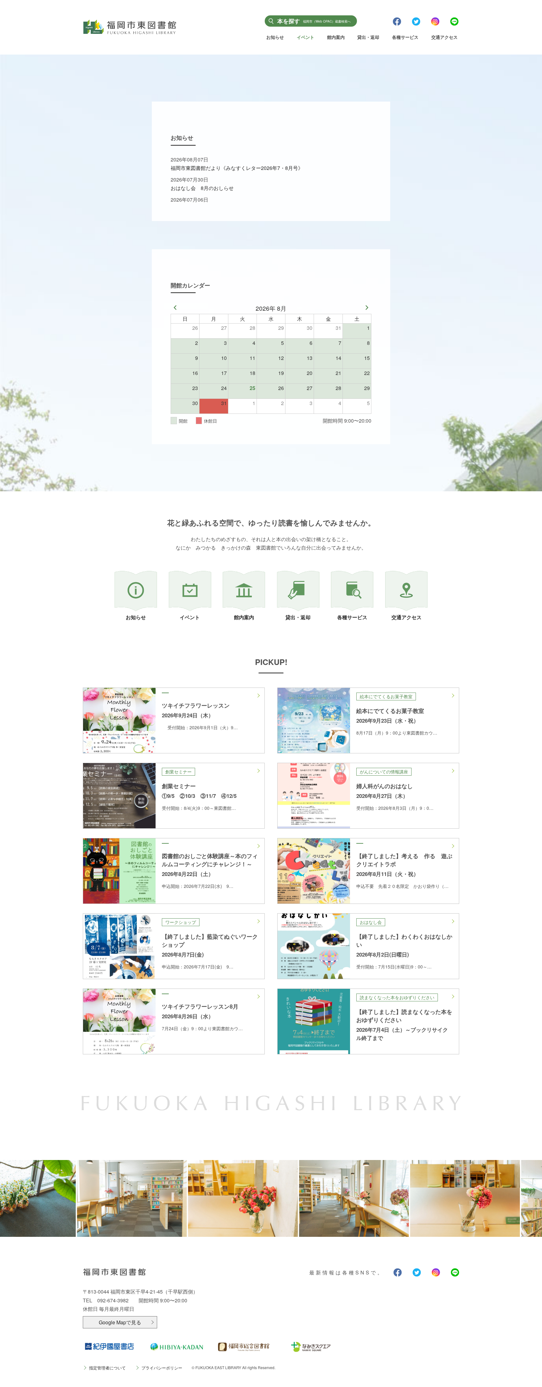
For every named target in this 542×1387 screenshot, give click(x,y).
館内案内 (336, 37)
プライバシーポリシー (161, 1368)
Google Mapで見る (120, 1322)
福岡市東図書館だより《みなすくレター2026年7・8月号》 (237, 167)
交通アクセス (444, 37)
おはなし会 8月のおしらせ (202, 188)
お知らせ (275, 37)
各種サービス (405, 37)
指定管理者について (107, 1368)
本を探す (314, 21)
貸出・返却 (368, 37)
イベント (305, 37)
